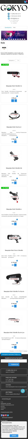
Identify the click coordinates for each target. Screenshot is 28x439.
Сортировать (11, 60)
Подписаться (14, 364)
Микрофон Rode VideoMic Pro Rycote (14, 291)
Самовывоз (3, 407)
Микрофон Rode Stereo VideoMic (14, 250)
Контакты (3, 406)
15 (18, 60)
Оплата (2, 409)
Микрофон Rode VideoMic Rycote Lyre (14, 332)
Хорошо (14, 435)
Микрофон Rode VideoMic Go (14, 86)
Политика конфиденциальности (7, 404)
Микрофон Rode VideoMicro (14, 209)
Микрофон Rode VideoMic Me (14, 168)
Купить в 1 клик (14, 83)
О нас (2, 401)
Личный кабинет (4, 420)
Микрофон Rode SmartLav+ (14, 127)
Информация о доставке (6, 403)
